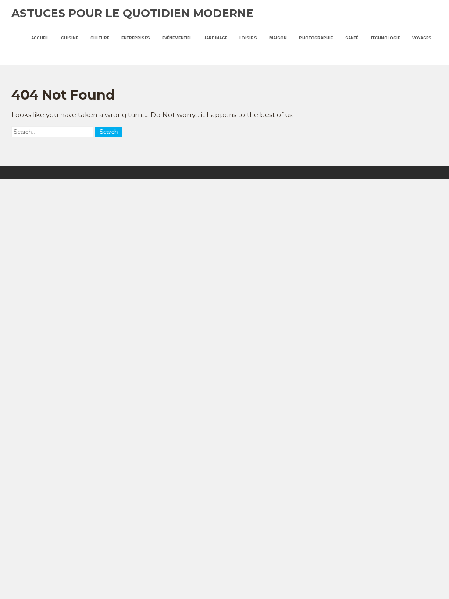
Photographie (316, 38)
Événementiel (177, 38)
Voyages (421, 38)
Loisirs (248, 38)
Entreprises (135, 38)
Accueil (40, 38)
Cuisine (69, 38)
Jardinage (215, 38)
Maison (278, 38)
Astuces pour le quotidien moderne (132, 13)
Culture (99, 38)
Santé (351, 38)
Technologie (385, 38)
